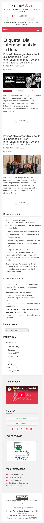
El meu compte (22, 11)
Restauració (10, 367)
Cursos (27, 9)
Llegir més (22, 120)
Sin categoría (10, 371)
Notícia (8, 343)
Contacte (17, 24)
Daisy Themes (22, 513)
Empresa (35, 9)
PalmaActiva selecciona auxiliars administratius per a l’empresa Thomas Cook (21, 287)
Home (7, 34)
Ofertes (8, 9)
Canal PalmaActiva (15, 477)
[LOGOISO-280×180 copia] (22, 451)
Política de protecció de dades (17, 501)
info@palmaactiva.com (27, 22)
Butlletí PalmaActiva (16, 474)
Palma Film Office (15, 480)
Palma (7, 361)
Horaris (25, 24)
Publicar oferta (16, 9)
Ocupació (11, 350)
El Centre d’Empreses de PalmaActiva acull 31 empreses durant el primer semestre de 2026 (22, 243)
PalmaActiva (11, 69)
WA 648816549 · (11, 22)
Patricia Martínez (28, 515)
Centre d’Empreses (16, 486)
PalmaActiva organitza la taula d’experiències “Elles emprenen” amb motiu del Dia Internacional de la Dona (21, 58)
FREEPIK (34, 518)
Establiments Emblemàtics (18, 483)
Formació (11, 356)
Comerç (11, 347)
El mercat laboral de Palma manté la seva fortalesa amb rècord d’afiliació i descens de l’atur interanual (22, 234)
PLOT (7, 364)
